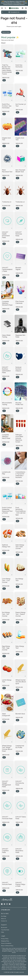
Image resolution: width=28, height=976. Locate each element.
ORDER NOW (18, 491)
